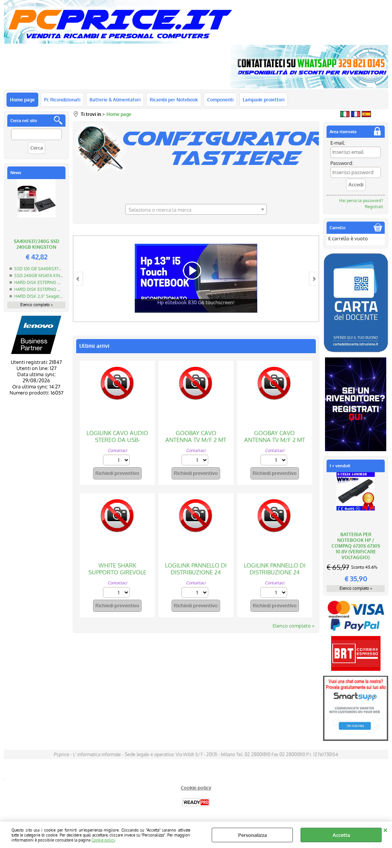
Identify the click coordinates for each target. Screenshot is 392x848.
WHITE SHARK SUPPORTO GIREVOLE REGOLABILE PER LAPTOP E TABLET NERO (117, 576)
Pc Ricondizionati (62, 99)
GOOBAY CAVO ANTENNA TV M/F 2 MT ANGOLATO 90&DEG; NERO (274, 443)
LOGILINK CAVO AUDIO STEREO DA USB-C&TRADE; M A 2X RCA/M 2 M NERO (117, 443)
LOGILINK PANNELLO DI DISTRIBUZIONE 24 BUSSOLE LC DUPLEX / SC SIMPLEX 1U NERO (196, 576)
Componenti (220, 99)
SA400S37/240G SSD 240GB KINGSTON (36, 244)
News (15, 172)
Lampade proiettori (263, 99)
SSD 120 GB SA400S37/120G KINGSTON (53, 268)
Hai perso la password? (361, 200)
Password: (341, 163)
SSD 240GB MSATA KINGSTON (44, 275)
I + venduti (340, 465)
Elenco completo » (36, 304)
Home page (22, 99)
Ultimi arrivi (94, 345)
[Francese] (355, 115)
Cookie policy (103, 839)
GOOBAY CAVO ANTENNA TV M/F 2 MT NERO (195, 439)
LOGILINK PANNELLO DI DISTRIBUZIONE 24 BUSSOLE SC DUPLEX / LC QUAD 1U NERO (274, 576)
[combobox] (196, 209)
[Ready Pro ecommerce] (196, 802)
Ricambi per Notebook (174, 99)
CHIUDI (385, 829)
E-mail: (337, 143)
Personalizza (252, 835)
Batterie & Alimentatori (115, 99)
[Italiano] (345, 115)
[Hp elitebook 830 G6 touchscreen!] (196, 318)
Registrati (374, 206)
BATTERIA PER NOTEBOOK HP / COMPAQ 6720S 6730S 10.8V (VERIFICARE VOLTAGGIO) (356, 546)
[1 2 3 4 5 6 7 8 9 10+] (117, 461)
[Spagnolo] (366, 115)
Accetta (341, 835)
